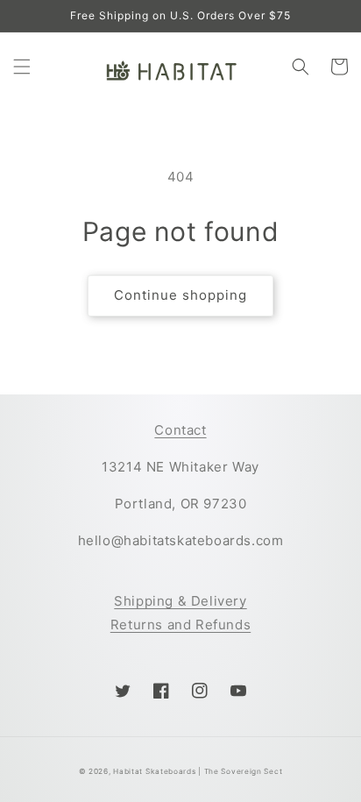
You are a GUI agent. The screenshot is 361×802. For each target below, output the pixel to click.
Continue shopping (180, 295)
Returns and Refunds (180, 624)
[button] (22, 66)
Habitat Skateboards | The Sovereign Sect (197, 771)
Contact (180, 430)
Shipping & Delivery (180, 601)
